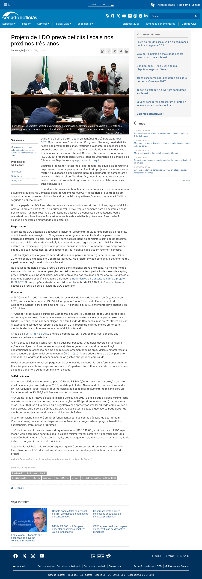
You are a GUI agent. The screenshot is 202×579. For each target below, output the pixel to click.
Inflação (36, 478)
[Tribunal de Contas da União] (108, 555)
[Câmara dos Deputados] (93, 555)
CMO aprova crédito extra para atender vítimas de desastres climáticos (110, 529)
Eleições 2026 (131, 23)
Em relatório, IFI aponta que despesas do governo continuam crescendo (26, 538)
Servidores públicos (21, 478)
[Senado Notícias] (19, 17)
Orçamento (48, 478)
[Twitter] (24, 556)
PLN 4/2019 (16, 176)
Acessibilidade (166, 4)
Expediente (84, 23)
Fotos (25, 23)
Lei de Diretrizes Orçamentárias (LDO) (99, 478)
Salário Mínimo (62, 478)
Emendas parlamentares (160, 23)
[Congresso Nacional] (100, 555)
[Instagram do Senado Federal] (33, 556)
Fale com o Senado (188, 4)
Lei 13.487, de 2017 (37, 333)
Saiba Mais (62, 23)
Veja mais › (186, 180)
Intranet (20, 566)
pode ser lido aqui (88, 160)
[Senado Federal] (101, 5)
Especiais (8, 23)
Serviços (42, 23)
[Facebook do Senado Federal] (16, 556)
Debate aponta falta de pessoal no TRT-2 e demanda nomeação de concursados (70, 514)
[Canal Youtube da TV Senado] (41, 556)
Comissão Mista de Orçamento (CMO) (28, 473)
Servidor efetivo (46, 566)
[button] (153, 5)
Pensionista (115, 566)
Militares (75, 478)
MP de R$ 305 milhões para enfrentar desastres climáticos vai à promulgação (68, 529)
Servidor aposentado (95, 566)
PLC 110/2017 (17, 172)
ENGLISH (157, 556)
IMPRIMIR (18, 488)
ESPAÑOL (170, 556)
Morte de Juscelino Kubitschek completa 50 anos (156, 153)
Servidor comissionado (69, 566)
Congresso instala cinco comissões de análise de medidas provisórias (107, 514)
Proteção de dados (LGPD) (148, 566)
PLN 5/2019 (16, 180)
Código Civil (189, 23)
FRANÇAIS (183, 556)
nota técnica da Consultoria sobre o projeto (98, 278)
